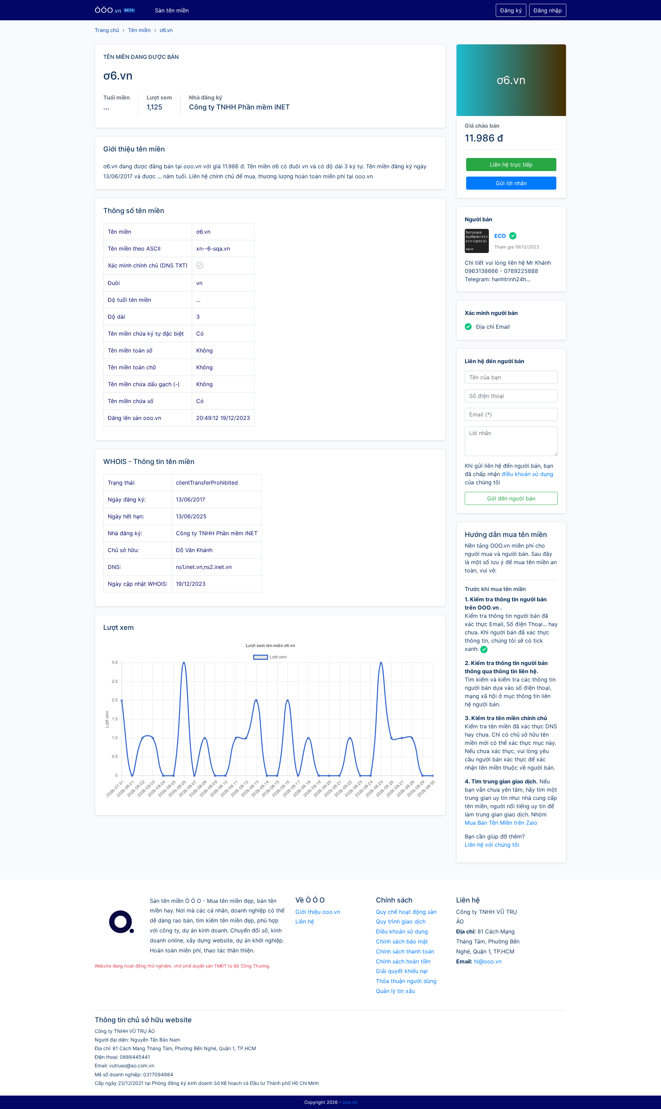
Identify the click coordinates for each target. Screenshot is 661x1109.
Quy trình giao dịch (401, 921)
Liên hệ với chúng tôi (492, 844)
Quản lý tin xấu (395, 990)
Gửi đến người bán (511, 498)
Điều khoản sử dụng (402, 931)
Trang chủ (107, 30)
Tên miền (139, 30)
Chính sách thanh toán (405, 951)
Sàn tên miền (172, 10)
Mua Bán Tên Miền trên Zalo (501, 822)
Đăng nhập (548, 10)
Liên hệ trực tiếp (511, 164)
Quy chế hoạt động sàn (406, 911)
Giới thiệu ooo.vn (317, 911)
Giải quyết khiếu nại (402, 971)
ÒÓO (114, 10)
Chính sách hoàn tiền (403, 961)
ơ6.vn (166, 30)
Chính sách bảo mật (402, 941)
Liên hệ (304, 921)
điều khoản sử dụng (527, 474)
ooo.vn (350, 1102)
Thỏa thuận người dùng (406, 981)
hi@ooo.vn (488, 961)
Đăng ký (511, 10)
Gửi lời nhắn (511, 183)
